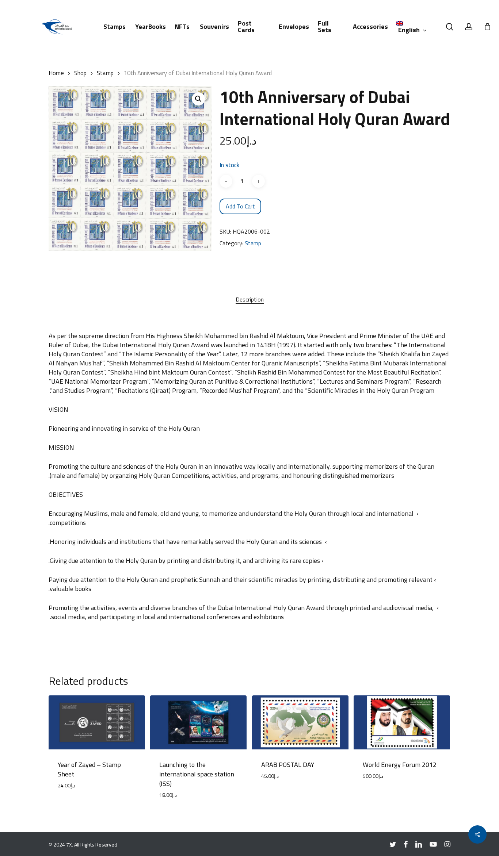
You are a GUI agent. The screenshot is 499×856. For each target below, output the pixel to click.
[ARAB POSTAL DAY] (300, 722)
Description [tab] (250, 299)
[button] (198, 98)
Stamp (105, 72)
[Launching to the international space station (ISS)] (198, 722)
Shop (80, 72)
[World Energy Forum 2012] (402, 722)
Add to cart (240, 206)
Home (56, 72)
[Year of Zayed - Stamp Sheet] (97, 722)
